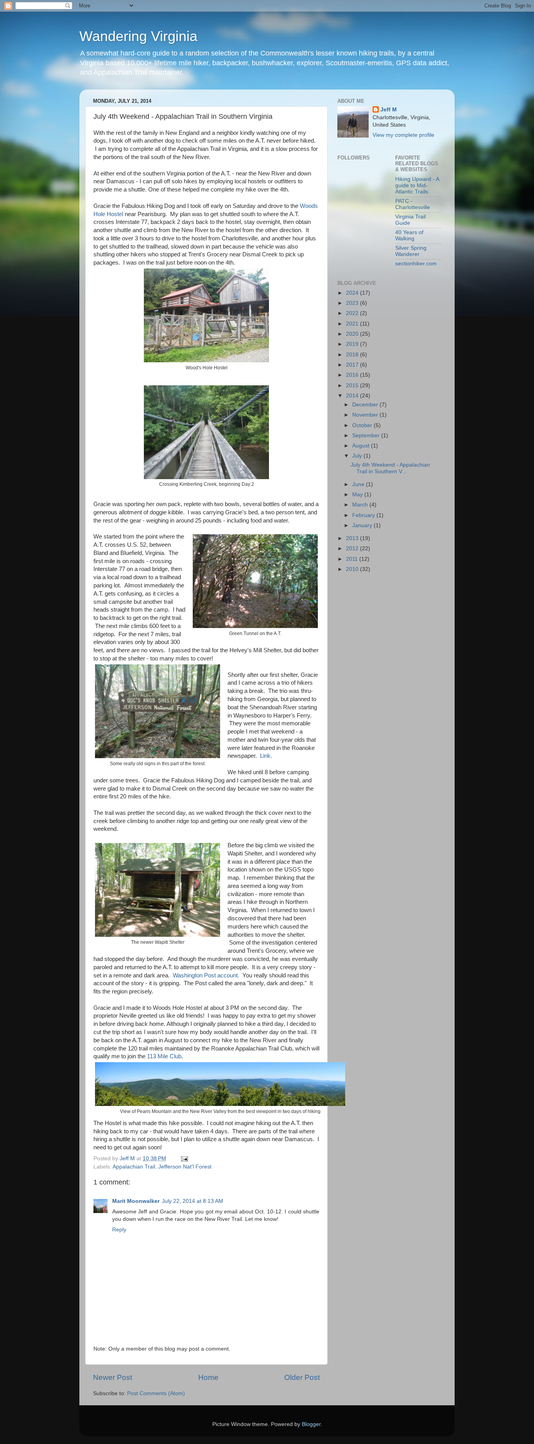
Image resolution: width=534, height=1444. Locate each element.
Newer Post (112, 1377)
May (358, 494)
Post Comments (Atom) (156, 1393)
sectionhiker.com (416, 264)
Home (208, 1377)
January (363, 525)
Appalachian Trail (134, 1167)
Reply (119, 1230)
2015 (353, 385)
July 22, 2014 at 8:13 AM (192, 1201)
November (366, 415)
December (366, 405)
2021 (353, 324)
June (359, 484)
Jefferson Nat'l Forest (184, 1167)
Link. (266, 756)
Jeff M (388, 110)
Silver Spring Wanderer (410, 251)
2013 (353, 538)
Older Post (302, 1377)
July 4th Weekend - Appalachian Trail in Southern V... (390, 468)
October (363, 425)
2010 (353, 569)
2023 (353, 303)
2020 (353, 334)
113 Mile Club (164, 1056)
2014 (353, 396)
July (358, 456)
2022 (353, 313)
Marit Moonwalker (135, 1201)
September (366, 435)
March (360, 505)
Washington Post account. (206, 975)
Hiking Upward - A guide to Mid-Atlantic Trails (417, 185)
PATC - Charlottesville (412, 204)
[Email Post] (184, 1158)
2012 (353, 548)
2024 (353, 293)
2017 (353, 365)
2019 (353, 344)
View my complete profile (403, 135)
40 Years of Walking (409, 235)
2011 (352, 559)
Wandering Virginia (138, 36)
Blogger (311, 1424)
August (361, 446)
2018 (353, 355)
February (364, 515)
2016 (353, 375)
